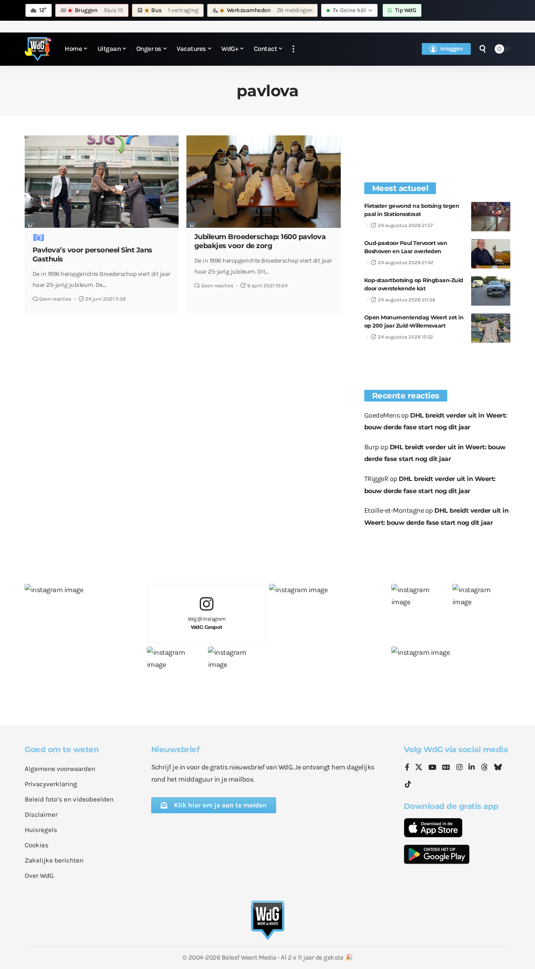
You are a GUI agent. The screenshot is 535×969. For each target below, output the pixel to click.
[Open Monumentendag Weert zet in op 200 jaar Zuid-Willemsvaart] (490, 328)
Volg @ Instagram (207, 623)
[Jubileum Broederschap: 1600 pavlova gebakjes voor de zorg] (263, 181)
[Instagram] (459, 767)
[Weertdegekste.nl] (38, 49)
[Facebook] (407, 767)
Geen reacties (55, 299)
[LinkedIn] (471, 767)
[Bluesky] (498, 767)
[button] (293, 49)
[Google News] (446, 767)
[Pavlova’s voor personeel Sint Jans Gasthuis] (102, 181)
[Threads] (484, 767)
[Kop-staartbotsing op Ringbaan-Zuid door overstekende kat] (490, 291)
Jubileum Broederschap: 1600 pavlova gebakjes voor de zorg (260, 241)
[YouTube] (432, 767)
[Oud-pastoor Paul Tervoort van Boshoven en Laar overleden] (490, 253)
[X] (418, 767)
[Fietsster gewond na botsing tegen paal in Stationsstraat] (490, 216)
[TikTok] (408, 784)
